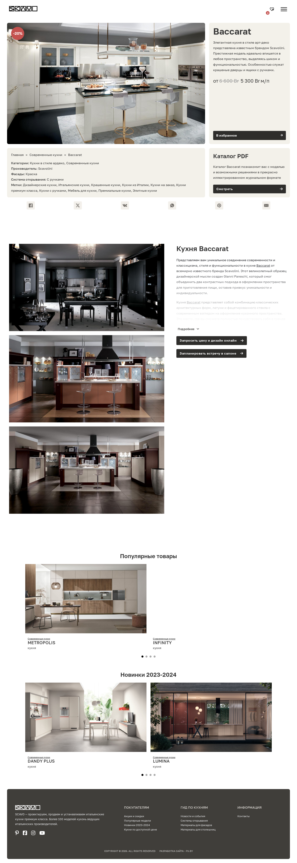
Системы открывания (194, 820)
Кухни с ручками (52, 190)
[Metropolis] (85, 630)
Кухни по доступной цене (140, 829)
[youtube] (42, 832)
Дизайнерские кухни (40, 185)
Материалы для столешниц (198, 829)
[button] (249, 135)
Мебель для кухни (82, 190)
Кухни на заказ (162, 185)
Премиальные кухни (114, 190)
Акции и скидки (134, 816)
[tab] (142, 657)
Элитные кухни (145, 190)
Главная (17, 155)
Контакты (243, 816)
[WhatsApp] (172, 205)
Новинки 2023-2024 (137, 825)
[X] (78, 205)
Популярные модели (137, 820)
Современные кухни (45, 155)
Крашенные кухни (105, 185)
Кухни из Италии (135, 185)
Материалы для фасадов (196, 825)
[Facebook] (31, 205)
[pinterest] (17, 832)
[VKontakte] (125, 205)
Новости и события (193, 816)
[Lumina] (211, 749)
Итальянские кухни (73, 185)
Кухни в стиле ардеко (47, 163)
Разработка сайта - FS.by (176, 850)
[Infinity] (211, 630)
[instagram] (33, 832)
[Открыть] (284, 12)
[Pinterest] (219, 205)
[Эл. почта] (266, 205)
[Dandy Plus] (85, 749)
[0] (272, 9)
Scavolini (45, 168)
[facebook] (25, 832)
